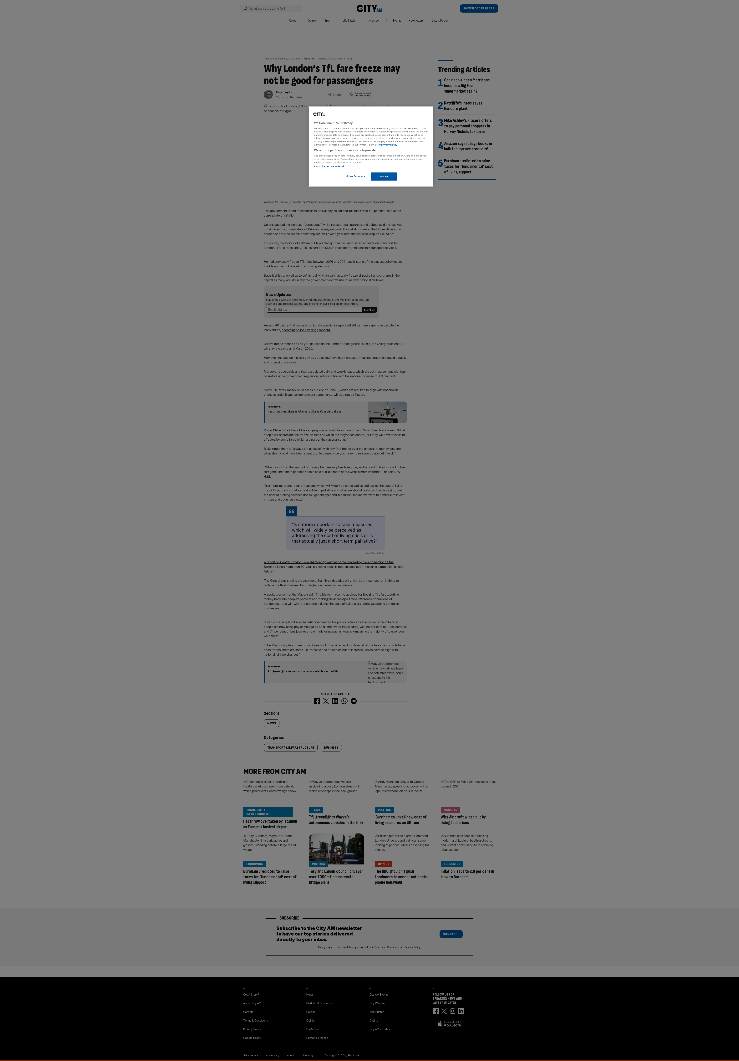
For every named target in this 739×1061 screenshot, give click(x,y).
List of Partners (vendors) (329, 166)
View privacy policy (386, 144)
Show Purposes (355, 176)
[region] (370, 146)
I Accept (384, 176)
